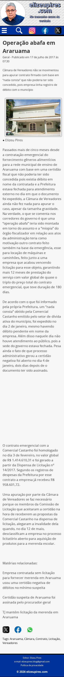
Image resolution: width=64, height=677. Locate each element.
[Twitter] (58, 30)
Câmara (29, 639)
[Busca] (19, 30)
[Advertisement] (32, 410)
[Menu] (6, 30)
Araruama (16, 639)
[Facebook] (45, 30)
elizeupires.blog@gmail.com (36, 661)
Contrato (41, 639)
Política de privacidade (32, 665)
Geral (6, 57)
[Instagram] (32, 30)
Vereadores (10, 643)
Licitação (54, 639)
